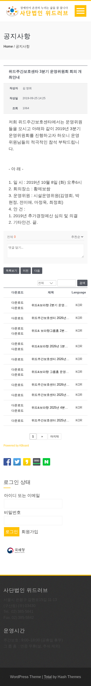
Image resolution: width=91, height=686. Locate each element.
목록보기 (11, 270)
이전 (25, 270)
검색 (82, 283)
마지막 (54, 436)
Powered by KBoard (16, 445)
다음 (37, 270)
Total (48, 677)
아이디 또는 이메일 (22, 495)
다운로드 (17, 302)
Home (8, 46)
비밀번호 (12, 512)
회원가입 (29, 531)
